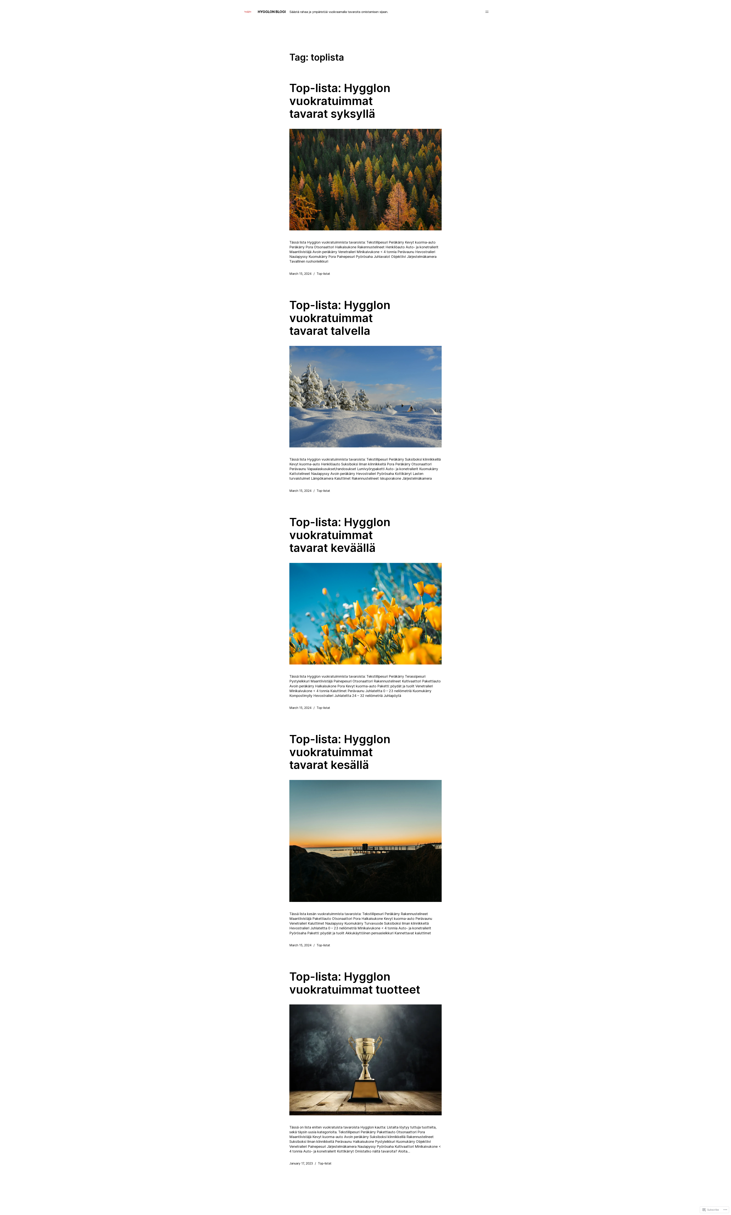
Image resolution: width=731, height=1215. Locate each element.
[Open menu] (487, 12)
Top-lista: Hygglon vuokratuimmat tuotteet (354, 983)
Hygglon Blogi (272, 12)
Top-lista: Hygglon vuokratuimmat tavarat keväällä (339, 535)
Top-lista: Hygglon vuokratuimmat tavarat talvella (339, 318)
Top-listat (323, 274)
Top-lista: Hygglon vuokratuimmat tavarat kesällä (339, 752)
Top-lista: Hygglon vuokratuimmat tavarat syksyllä (339, 101)
